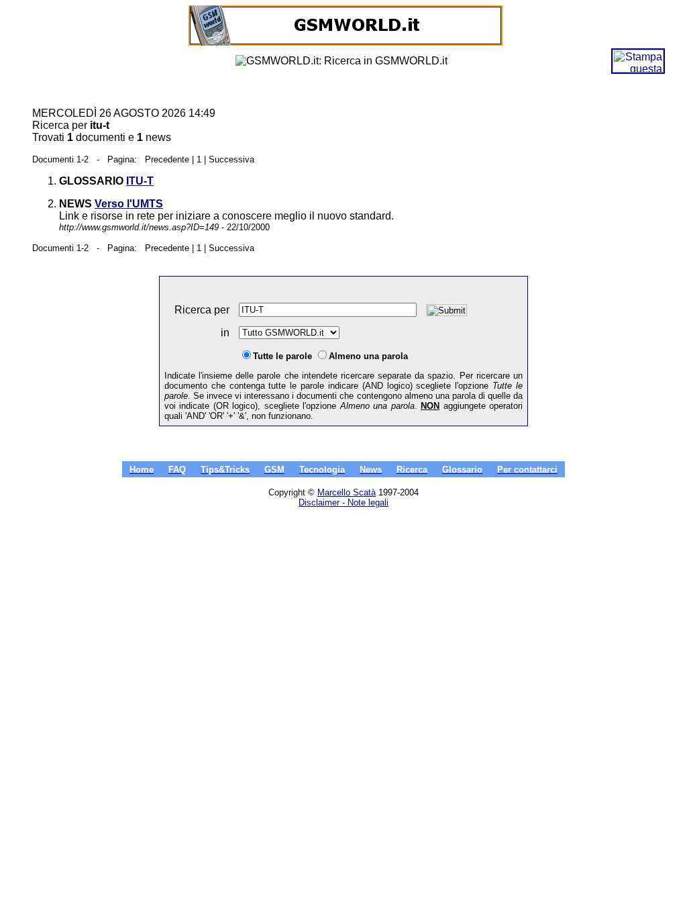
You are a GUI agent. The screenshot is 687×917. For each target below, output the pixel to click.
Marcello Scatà (346, 492)
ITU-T (140, 181)
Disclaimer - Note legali (343, 502)
